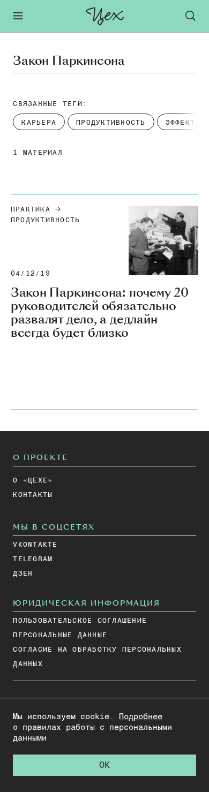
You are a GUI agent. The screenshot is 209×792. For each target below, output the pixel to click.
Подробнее (140, 717)
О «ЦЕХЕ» (33, 480)
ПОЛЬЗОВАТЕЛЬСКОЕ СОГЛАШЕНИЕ (80, 620)
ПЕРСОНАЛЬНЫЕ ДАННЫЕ (60, 635)
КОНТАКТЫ (33, 495)
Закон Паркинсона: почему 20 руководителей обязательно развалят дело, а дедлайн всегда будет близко (100, 313)
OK (104, 765)
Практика (30, 209)
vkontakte (35, 544)
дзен (23, 573)
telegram (33, 559)
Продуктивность (45, 220)
